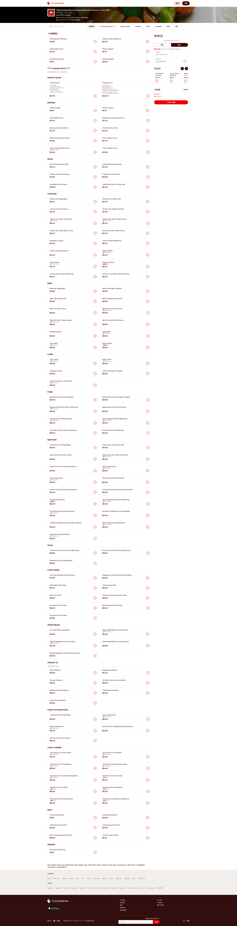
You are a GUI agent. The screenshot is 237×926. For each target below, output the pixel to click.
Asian (48, 878)
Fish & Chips (56, 878)
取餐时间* (158, 52)
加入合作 (159, 900)
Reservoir (142, 888)
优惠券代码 (158, 59)
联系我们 (122, 902)
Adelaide (82, 888)
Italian (134, 878)
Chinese (64, 878)
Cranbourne (122, 888)
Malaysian (118, 878)
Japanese (126, 878)
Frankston (67, 888)
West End (113, 888)
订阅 (156, 922)
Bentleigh (97, 888)
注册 (185, 3)
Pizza (77, 878)
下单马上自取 (171, 102)
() (68, 15)
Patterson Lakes (132, 888)
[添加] (156, 81)
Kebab (104, 878)
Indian (88, 878)
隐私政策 (122, 907)
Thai (83, 878)
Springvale (59, 888)
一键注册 (159, 902)
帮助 (121, 905)
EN (184, 921)
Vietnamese (96, 878)
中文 (188, 921)
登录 (177, 3)
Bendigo (75, 888)
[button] (111, 10)
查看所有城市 (159, 888)
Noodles (111, 878)
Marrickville (105, 888)
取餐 (179, 45)
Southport (50, 888)
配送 (162, 45)
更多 (176, 26)
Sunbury (89, 888)
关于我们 (122, 900)
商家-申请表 (160, 905)
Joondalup (151, 888)
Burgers (71, 878)
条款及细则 (123, 910)
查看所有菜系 (141, 878)
